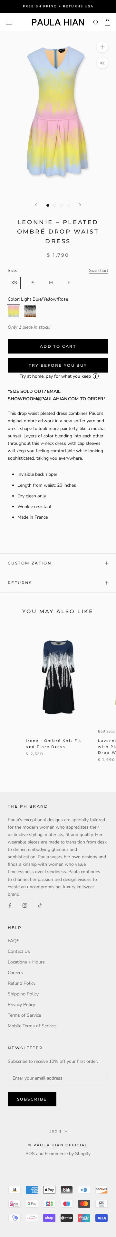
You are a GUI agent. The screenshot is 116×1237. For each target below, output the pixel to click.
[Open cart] (107, 22)
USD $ (55, 1131)
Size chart (98, 270)
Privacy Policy (21, 1005)
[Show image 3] (61, 205)
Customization (30, 563)
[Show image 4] (68, 205)
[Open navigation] (9, 22)
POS (30, 1154)
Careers (15, 973)
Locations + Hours (26, 962)
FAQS (14, 941)
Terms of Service (24, 1015)
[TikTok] (39, 905)
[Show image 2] (54, 205)
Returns (20, 582)
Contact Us (19, 951)
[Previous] (36, 204)
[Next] (80, 204)
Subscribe (32, 1099)
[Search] (96, 22)
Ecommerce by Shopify (68, 1154)
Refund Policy (21, 983)
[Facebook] (10, 905)
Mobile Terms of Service (32, 1026)
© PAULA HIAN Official (58, 1145)
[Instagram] (25, 905)
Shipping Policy (23, 994)
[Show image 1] (47, 205)
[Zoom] (102, 46)
